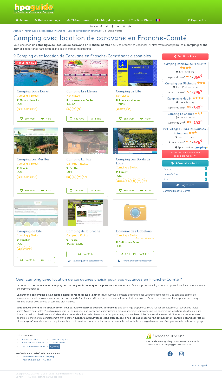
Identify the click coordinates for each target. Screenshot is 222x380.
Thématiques (79, 20)
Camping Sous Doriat (33, 91)
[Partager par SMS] (129, 26)
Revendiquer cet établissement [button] (87, 261)
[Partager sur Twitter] (106, 26)
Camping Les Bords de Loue (133, 161)
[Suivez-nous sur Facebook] (171, 354)
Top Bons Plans (141, 20)
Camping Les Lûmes (82, 91)
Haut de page (198, 365)
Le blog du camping (110, 20)
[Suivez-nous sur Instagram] (182, 354)
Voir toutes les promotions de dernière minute (187, 154)
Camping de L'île (128, 91)
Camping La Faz (78, 159)
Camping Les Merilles (33, 159)
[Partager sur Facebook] (101, 26)
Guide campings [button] (49, 20)
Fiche (48, 118)
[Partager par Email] (123, 26)
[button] (159, 20)
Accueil (24, 20)
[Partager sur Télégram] (118, 26)
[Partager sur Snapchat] (112, 26)
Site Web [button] (29, 118)
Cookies (54, 346)
